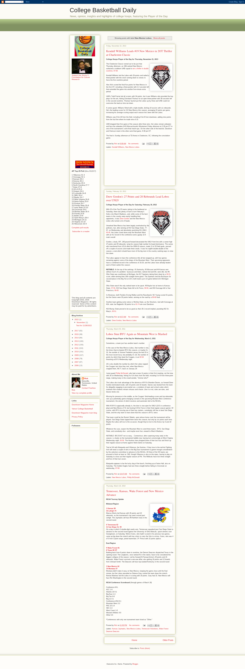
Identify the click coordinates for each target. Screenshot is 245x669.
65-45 (108, 232)
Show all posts (159, 38)
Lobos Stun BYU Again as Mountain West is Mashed (136, 334)
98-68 (154, 297)
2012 (77, 345)
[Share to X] (152, 143)
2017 (77, 331)
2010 (77, 352)
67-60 (117, 468)
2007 (77, 362)
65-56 (122, 440)
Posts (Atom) (145, 648)
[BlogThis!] (150, 143)
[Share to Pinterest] (157, 143)
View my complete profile (82, 393)
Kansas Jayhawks (119, 629)
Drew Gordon (124, 219)
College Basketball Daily (103, 10)
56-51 (169, 274)
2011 (77, 348)
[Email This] (147, 143)
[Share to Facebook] (155, 143)
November (81, 322)
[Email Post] (143, 144)
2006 (77, 365)
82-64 (142, 357)
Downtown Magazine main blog (84, 413)
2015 (77, 334)
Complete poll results (80, 228)
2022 (77, 319)
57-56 (113, 288)
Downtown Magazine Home (83, 405)
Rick (86, 378)
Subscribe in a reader (81, 231)
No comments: (134, 144)
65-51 (114, 311)
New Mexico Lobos (132, 147)
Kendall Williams (118, 147)
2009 (77, 355)
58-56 (146, 288)
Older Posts (168, 640)
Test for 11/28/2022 (84, 325)
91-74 (138, 304)
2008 (77, 359)
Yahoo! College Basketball (82, 409)
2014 (77, 338)
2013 (77, 341)
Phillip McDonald (122, 373)
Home (134, 640)
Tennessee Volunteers (150, 629)
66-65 (116, 290)
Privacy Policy (77, 417)
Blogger (135, 664)
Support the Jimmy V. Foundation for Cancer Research (81, 77)
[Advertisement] (122, 25)
